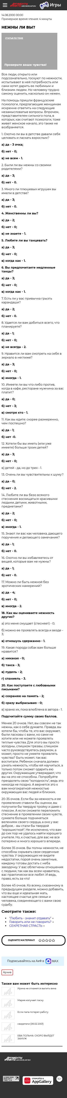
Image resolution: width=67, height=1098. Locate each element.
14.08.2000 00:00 (12, 15)
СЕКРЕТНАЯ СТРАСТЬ (25, 926)
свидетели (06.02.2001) (30, 1023)
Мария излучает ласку (30, 1000)
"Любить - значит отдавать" (30, 918)
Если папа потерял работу (32, 1012)
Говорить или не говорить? (30, 922)
